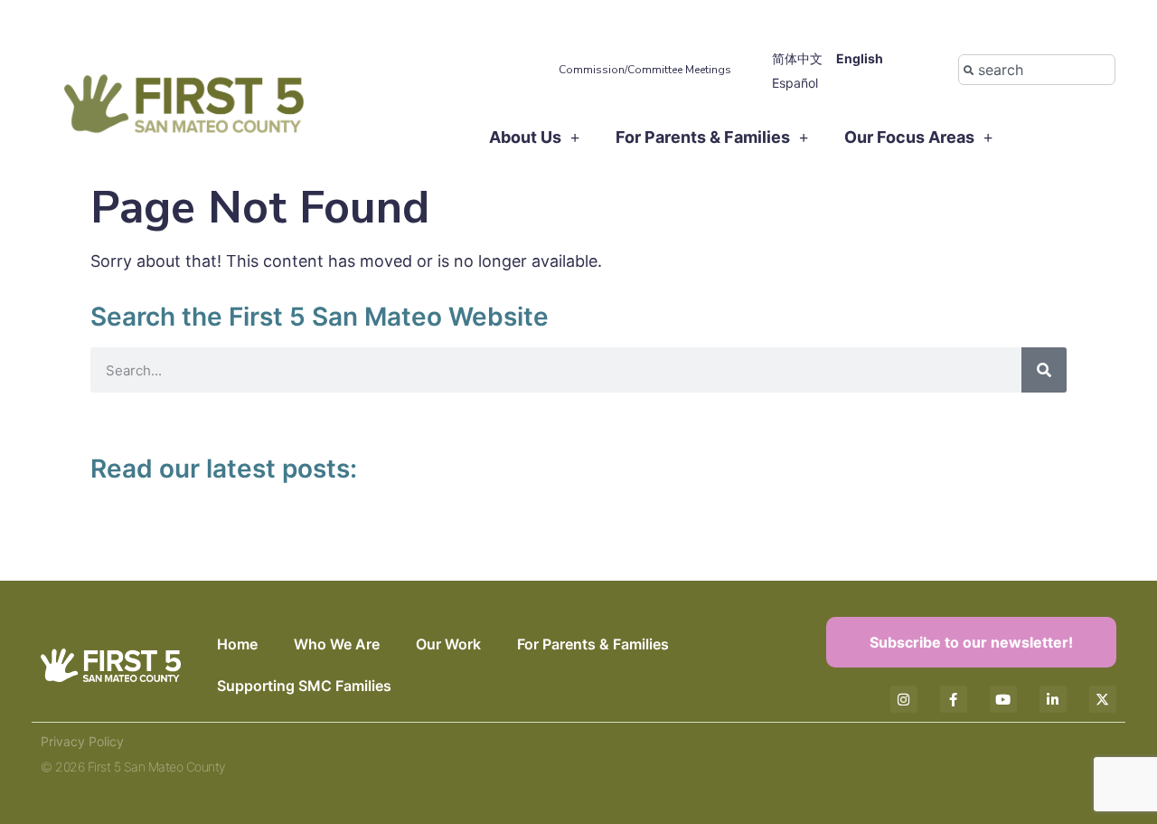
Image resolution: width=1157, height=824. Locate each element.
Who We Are (337, 644)
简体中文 (797, 58)
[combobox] (1036, 69)
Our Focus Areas (909, 137)
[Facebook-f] (953, 699)
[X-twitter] (1102, 699)
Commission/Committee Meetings (645, 69)
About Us (525, 137)
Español (795, 82)
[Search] (1044, 370)
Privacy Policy (82, 741)
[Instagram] (903, 699)
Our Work (448, 644)
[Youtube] (1003, 699)
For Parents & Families (703, 137)
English (859, 58)
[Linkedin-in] (1053, 699)
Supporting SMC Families (304, 686)
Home (237, 644)
